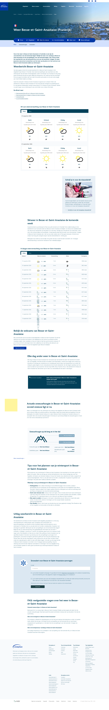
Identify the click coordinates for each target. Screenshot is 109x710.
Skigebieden (25, 6)
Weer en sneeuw (35, 6)
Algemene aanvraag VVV (66, 680)
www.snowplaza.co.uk (53, 687)
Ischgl (74, 649)
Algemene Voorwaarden (68, 573)
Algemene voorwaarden (36, 701)
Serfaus (74, 657)
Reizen (50, 652)
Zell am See (75, 652)
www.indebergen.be (53, 689)
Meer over (72, 40)
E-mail (32, 565)
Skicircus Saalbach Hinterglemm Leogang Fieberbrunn (90, 664)
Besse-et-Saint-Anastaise (47, 14)
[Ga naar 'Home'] (4, 6)
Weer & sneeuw (44, 40)
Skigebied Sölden (88, 669)
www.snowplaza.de (52, 685)
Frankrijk (20, 14)
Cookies (57, 701)
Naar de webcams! (20, 348)
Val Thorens (75, 655)
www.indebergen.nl (52, 677)
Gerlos (74, 660)
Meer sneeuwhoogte (19, 458)
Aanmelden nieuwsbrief (66, 679)
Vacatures (75, 701)
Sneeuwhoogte (23, 44)
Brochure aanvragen (65, 682)
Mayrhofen (75, 650)
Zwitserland (63, 654)
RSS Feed (63, 684)
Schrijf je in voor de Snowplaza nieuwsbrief (79, 210)
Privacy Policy (62, 574)
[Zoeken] (95, 6)
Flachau (74, 654)
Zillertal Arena (88, 671)
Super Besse (37, 14)
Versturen (37, 586)
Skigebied (31, 40)
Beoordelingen (79, 6)
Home (15, 14)
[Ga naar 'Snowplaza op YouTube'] (92, 1)
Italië (62, 652)
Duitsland (63, 649)
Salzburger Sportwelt (89, 655)
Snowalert (32, 44)
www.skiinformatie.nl (53, 680)
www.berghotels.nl (52, 690)
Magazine (86, 6)
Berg (30, 111)
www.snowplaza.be (52, 682)
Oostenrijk (63, 647)
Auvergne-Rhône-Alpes (28, 14)
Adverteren (63, 701)
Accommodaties (46, 6)
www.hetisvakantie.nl (53, 679)
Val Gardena (87, 661)
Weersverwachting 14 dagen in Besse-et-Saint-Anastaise (30, 95)
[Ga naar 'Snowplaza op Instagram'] (95, 1)
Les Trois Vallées (88, 653)
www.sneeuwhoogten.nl (53, 684)
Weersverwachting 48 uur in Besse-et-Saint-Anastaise (30, 93)
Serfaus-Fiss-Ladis (89, 656)
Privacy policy (51, 701)
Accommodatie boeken (22, 98)
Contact (69, 701)
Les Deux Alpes (88, 667)
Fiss (74, 662)
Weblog (55, 6)
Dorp (21, 40)
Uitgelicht (63, 6)
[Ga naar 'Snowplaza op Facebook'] (89, 1)
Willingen (75, 659)
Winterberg (75, 647)
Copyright (45, 701)
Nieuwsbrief (71, 6)
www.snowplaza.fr (52, 692)
